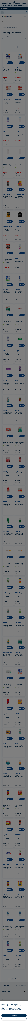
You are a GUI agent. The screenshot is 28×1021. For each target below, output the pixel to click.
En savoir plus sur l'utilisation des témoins (14, 1011)
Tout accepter (14, 1015)
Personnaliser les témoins (14, 1018)
